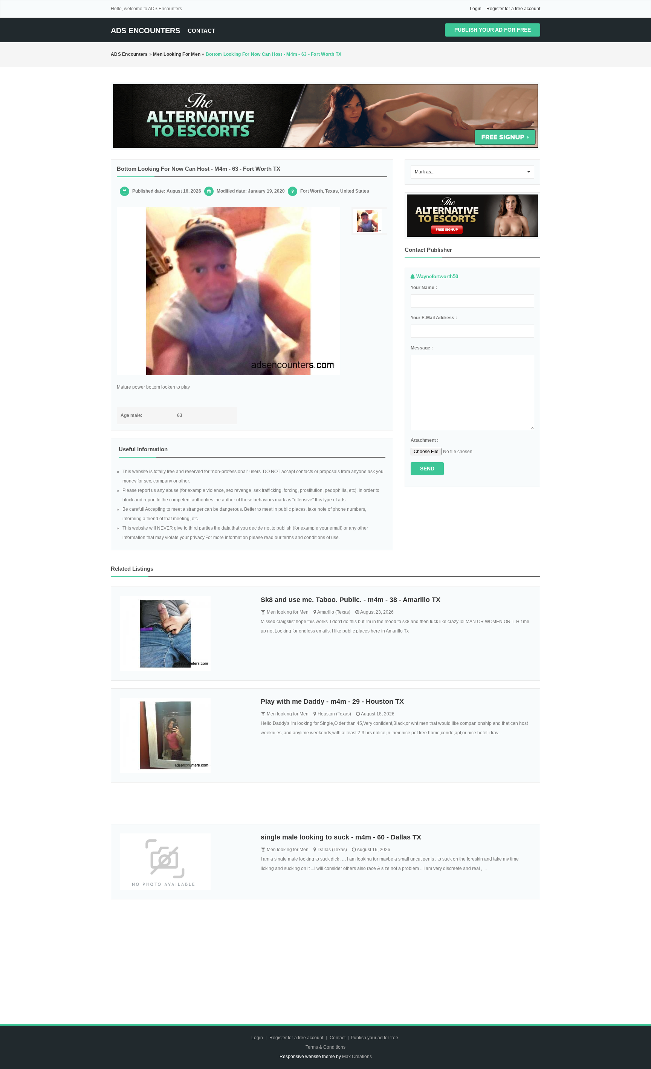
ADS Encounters (145, 30)
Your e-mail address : (434, 317)
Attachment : (425, 440)
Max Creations (357, 1056)
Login (475, 8)
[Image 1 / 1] (228, 291)
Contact (201, 31)
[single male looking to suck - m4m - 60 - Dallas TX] (184, 861)
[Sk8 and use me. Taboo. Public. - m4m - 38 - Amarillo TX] (184, 633)
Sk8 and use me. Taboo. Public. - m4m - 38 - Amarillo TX (350, 599)
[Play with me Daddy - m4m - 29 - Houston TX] (184, 735)
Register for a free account (513, 8)
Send (427, 469)
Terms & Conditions (325, 1047)
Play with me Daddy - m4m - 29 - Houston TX (332, 701)
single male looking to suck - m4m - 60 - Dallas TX (341, 837)
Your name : (424, 287)
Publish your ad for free (492, 30)
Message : (422, 348)
